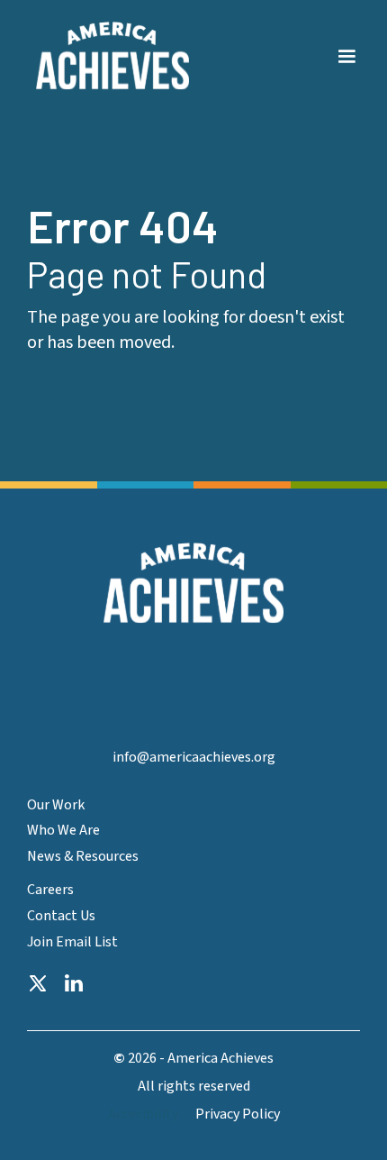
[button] (346, 46)
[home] (108, 56)
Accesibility (143, 1114)
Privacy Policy (237, 1114)
